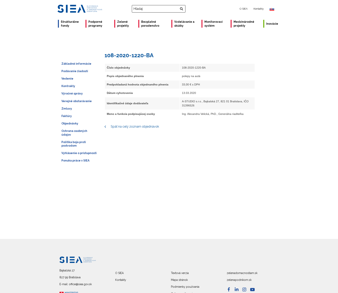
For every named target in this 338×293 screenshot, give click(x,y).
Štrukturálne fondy (70, 23)
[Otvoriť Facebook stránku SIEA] (229, 289)
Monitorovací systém (213, 23)
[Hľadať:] (159, 9)
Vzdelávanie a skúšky (184, 23)
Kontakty (259, 8)
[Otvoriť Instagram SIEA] (244, 289)
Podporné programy (95, 23)
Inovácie (272, 23)
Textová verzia (180, 273)
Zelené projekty (123, 23)
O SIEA (244, 8)
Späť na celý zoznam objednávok (134, 126)
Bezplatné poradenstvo (150, 23)
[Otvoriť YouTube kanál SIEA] (252, 289)
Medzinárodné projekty (244, 23)
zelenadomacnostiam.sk (242, 273)
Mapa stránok (179, 279)
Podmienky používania (185, 286)
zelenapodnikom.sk (239, 279)
